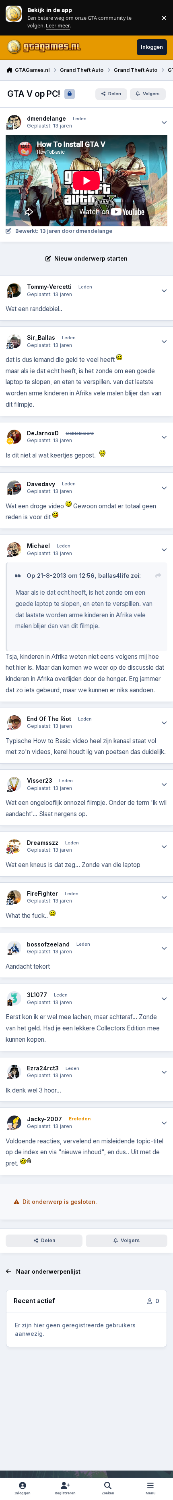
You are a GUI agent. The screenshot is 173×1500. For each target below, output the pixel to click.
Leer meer (13, 17)
